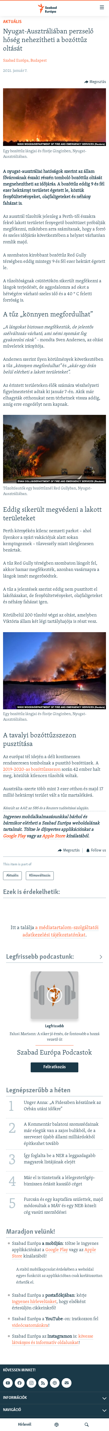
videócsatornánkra (30, 1325)
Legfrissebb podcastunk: (40, 957)
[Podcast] (55, 1383)
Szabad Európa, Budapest (25, 61)
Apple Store (53, 836)
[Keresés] (86, 1424)
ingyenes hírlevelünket (34, 1302)
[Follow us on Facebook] (19, 1383)
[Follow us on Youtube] (8, 1383)
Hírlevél (24, 1425)
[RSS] (43, 1383)
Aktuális (12, 22)
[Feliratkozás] (66, 1383)
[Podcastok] (56, 1424)
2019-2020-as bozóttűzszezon (32, 769)
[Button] (95, 82)
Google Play (14, 836)
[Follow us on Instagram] (31, 1383)
